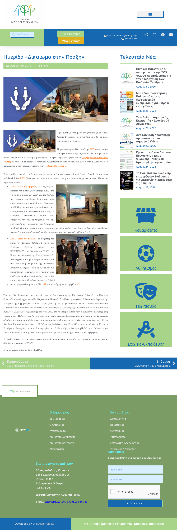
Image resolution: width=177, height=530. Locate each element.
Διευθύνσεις (56, 449)
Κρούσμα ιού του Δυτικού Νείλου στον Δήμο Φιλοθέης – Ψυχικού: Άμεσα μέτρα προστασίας (153, 157)
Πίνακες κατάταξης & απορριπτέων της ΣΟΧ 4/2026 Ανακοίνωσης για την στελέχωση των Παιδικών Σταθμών (153, 75)
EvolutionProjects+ (44, 523)
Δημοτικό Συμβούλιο (62, 437)
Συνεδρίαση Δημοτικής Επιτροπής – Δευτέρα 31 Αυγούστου (152, 120)
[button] (150, 14)
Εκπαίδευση (117, 437)
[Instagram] (154, 35)
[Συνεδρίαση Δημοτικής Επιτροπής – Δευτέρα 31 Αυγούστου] (126, 122)
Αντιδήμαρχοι (58, 430)
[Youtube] (171, 35)
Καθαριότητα (118, 418)
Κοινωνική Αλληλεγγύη (124, 443)
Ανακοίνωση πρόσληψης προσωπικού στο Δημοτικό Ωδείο (153, 138)
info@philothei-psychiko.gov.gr (66, 501)
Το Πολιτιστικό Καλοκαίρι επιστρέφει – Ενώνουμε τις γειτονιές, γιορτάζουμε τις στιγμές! (154, 178)
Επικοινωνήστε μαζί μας (54, 463)
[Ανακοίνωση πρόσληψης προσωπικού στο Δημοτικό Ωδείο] (126, 140)
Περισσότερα (146, 226)
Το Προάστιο (57, 418)
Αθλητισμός (117, 430)
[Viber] (146, 35)
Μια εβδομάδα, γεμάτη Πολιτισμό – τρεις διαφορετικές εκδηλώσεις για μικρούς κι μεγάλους (153, 99)
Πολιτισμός (117, 424)
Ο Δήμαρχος (56, 424)
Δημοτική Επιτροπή (61, 443)
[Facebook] (163, 35)
